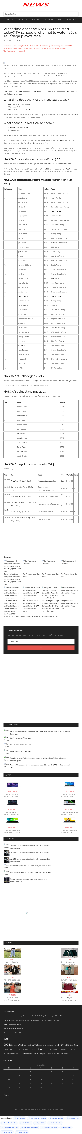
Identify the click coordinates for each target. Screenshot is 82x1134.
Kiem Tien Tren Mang (49, 1127)
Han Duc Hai (66, 1127)
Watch (60, 1053)
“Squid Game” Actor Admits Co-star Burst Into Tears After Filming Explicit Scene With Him (35, 48)
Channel (34, 1045)
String (43, 616)
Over (58, 1050)
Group (76, 1045)
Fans (44, 1045)
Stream (28, 1054)
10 (41, 1075)
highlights (6, 1050)
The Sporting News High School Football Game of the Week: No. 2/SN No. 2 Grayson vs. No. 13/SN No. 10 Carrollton (50, 606)
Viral (55, 1054)
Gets (29, 616)
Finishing (25, 616)
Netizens (53, 1050)
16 (30, 1080)
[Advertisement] (41, 58)
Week (66, 1054)
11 (51, 1075)
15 (19, 1080)
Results (73, 1050)
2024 (7, 1044)
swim (47, 616)
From (61, 1044)
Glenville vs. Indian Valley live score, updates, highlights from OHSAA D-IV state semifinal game (12, 606)
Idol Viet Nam (26, 1123)
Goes (72, 1045)
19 (62, 1080)
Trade (45, 1054)
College (40, 1045)
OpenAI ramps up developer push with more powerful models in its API (28, 880)
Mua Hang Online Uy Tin (37, 1118)
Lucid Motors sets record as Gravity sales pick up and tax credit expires (30, 847)
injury (17, 1050)
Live (39, 1049)
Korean (21, 1050)
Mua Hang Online (56, 1118)
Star (23, 1054)
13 (73, 1075)
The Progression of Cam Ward (14, 51)
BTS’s (28, 1045)
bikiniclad (19, 616)
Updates (50, 1054)
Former (56, 1045)
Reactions (68, 1050)
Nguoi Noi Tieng (73, 1118)
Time (36, 1053)
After (13, 616)
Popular (62, 1050)
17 (41, 1080)
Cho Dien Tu (20, 1118)
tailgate (51, 616)
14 (9, 1080)
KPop (25, 1050)
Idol (11, 1050)
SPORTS (13, 614)
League (33, 1050)
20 (73, 1080)
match (44, 1050)
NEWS (41, 4)
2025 (11, 1045)
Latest (28, 1050)
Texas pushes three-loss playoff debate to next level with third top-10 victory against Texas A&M (38, 46)
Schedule (8, 1053)
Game (68, 1045)
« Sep (5, 1095)
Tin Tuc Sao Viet (55, 1123)
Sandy (38, 616)
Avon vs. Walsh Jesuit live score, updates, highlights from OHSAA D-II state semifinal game (31, 606)
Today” (41, 1054)
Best (25, 1045)
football (51, 1045)
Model (34, 616)
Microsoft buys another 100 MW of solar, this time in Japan (30, 866)
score (15, 1054)
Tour (56, 616)
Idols (14, 1050)
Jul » (9, 1095)
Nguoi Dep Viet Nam (9, 1123)
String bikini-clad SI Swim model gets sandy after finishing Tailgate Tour (69, 604)
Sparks (19, 1054)
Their (32, 1054)
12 (62, 1075)
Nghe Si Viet (40, 1123)
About (16, 1045)
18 (51, 1080)
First (47, 1045)
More (47, 1050)
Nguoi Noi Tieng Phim (30, 1127)
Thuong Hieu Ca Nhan (10, 1127)
